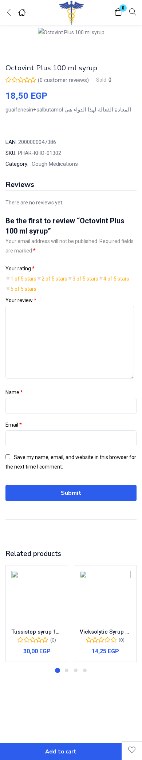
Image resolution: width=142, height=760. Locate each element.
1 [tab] (57, 670)
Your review (20, 300)
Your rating (20, 268)
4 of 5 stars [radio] (116, 279)
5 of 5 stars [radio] (23, 289)
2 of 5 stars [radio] (54, 279)
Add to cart (60, 751)
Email (13, 425)
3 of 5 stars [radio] (85, 279)
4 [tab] (85, 670)
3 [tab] (76, 670)
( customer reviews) (63, 80)
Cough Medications (55, 164)
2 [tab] (66, 670)
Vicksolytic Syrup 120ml (105, 631)
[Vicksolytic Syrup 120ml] (105, 596)
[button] (118, 12)
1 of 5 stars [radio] (23, 279)
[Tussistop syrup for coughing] (36, 596)
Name (14, 392)
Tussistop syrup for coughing (36, 631)
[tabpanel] (37, 613)
